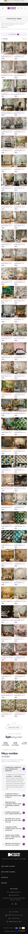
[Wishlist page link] (18, 8)
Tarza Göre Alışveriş (8, 866)
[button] (2, 8)
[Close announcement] (26, 1)
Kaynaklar (4, 877)
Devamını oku (3, 27)
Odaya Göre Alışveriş (8, 871)
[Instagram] (15, 904)
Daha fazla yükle (14, 727)
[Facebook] (12, 904)
